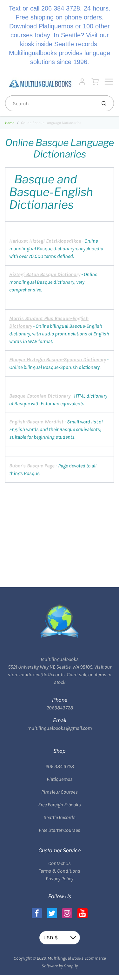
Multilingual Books (65, 958)
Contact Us (59, 863)
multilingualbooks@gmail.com (59, 728)
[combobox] (50, 103)
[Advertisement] (59, 527)
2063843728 (59, 708)
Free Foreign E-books (59, 805)
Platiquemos (60, 779)
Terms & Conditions (59, 871)
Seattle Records (59, 817)
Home (9, 123)
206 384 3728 (59, 766)
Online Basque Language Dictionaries (51, 123)
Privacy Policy (59, 879)
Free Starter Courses (59, 830)
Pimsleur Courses (59, 792)
